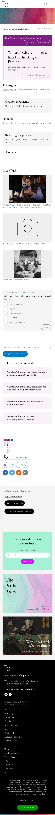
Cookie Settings (27, 800)
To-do (6, 749)
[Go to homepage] (5, 4)
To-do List (25, 491)
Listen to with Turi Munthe (38, 607)
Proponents (9, 733)
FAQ (6, 761)
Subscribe (27, 561)
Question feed (10, 721)
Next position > (43, 43)
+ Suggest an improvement (15, 354)
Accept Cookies (27, 807)
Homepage (9, 713)
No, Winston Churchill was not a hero (23, 37)
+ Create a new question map (19, 511)
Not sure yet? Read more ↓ (25, 292)
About (7, 709)
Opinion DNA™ (11, 740)
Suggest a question (15, 503)
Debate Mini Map (21, 457)
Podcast (8, 772)
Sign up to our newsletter (27, 550)
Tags (6, 729)
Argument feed (11, 725)
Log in (18, 67)
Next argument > (42, 75)
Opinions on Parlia (12, 737)
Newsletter (9, 768)
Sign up (11, 67)
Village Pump (11, 491)
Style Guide (9, 764)
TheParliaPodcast (12, 585)
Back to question (44, 28)
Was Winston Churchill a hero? (17, 28)
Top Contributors (13, 496)
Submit (46, 327)
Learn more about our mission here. (19, 689)
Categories (9, 717)
